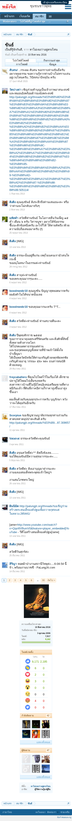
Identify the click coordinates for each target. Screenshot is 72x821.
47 (48, 750)
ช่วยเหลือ (64, 812)
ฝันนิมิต (14, 506)
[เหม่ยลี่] (26, 724)
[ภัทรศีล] (36, 758)
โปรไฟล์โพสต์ (21, 60)
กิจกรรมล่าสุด (52, 60)
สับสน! (13, 70)
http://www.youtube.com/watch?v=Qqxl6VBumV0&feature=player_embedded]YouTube (39, 528)
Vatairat (14, 438)
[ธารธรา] (45, 768)
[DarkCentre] (36, 724)
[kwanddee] (45, 724)
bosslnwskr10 (18, 290)
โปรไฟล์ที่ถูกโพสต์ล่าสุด (32, 21)
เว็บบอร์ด (24, 16)
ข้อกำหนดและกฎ (64, 817)
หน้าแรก (9, 16)
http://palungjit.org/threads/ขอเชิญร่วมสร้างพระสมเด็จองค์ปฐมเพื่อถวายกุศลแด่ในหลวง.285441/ (38, 509)
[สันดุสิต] (26, 758)
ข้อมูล (52, 64)
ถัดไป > (51, 580)
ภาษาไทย (7, 812)
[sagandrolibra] (26, 733)
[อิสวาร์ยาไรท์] (45, 758)
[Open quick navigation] (68, 34)
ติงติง (12, 202)
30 (43, 580)
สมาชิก (39, 16)
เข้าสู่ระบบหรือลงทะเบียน (55, 2)
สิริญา (13, 563)
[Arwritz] (45, 733)
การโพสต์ (21, 64)
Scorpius (15, 415)
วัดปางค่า (15, 89)
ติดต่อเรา (51, 812)
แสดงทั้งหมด (43, 742)
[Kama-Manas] (36, 733)
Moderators (10, 21)
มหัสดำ (13, 218)
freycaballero (18, 377)
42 (48, 715)
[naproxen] (26, 768)
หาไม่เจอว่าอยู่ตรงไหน (40, 786)
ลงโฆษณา (40, 812)
